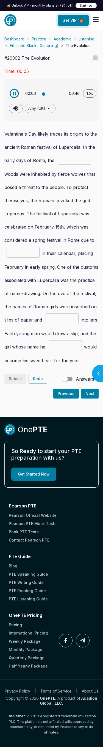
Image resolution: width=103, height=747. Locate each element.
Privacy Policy (17, 691)
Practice (39, 39)
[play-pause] (14, 93)
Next (89, 393)
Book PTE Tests (24, 531)
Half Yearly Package (28, 666)
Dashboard (14, 39)
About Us (90, 691)
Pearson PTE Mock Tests (33, 523)
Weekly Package (25, 641)
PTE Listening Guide (28, 599)
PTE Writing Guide (26, 582)
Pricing (15, 624)
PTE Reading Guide (27, 590)
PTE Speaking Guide (28, 574)
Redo (38, 378)
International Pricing (28, 633)
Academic (62, 39)
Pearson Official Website (33, 515)
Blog (13, 566)
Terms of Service (56, 691)
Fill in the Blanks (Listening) (34, 45)
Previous (66, 393)
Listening (86, 39)
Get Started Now (34, 474)
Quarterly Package (26, 657)
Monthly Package (25, 649)
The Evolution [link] (78, 45)
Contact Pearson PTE (29, 540)
